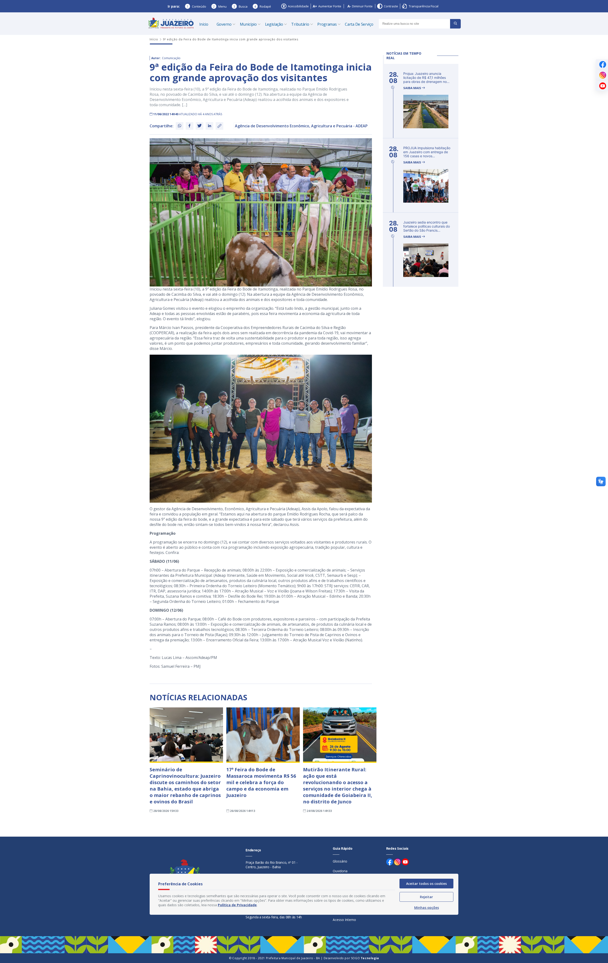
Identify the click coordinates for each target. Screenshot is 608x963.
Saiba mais (412, 88)
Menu (220, 6)
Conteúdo (196, 6)
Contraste (391, 6)
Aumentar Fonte (329, 6)
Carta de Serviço (359, 24)
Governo (224, 24)
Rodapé (262, 6)
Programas (327, 24)
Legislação (274, 24)
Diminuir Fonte (362, 6)
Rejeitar (426, 897)
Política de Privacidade (237, 905)
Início (203, 24)
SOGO (365, 958)
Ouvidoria (340, 871)
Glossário (340, 861)
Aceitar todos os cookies (426, 883)
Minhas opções (426, 907)
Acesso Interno (344, 919)
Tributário (300, 24)
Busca (240, 6)
